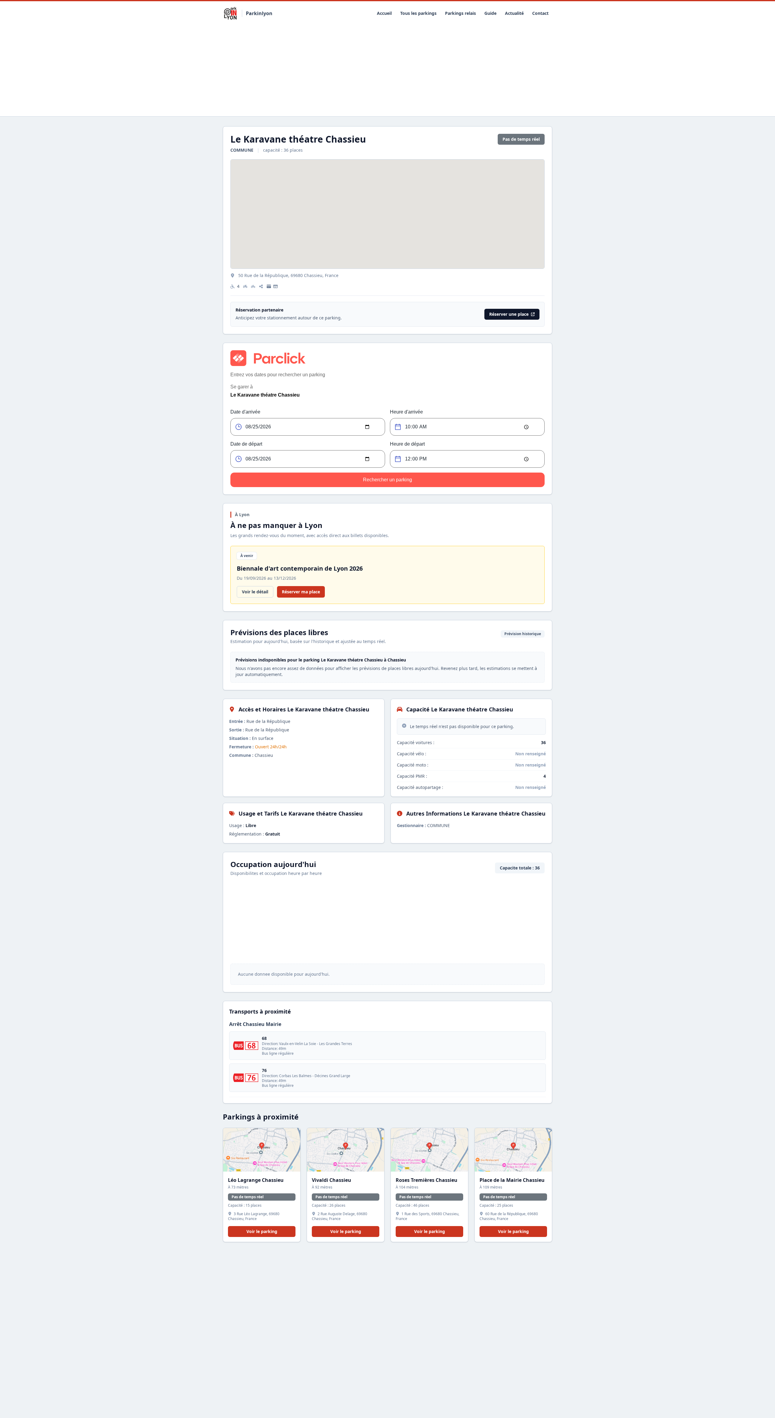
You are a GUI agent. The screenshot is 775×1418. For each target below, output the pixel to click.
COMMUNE (242, 150)
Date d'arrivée (245, 411)
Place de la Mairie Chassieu (512, 1180)
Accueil (384, 13)
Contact (540, 13)
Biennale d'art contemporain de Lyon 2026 (300, 568)
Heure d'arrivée (406, 411)
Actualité (514, 13)
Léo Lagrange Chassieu (256, 1180)
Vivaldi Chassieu (331, 1180)
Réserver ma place (301, 592)
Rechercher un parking (387, 479)
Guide (490, 13)
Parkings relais (460, 13)
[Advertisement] (387, 70)
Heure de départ (407, 444)
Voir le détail (255, 592)
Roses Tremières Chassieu (426, 1180)
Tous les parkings (418, 13)
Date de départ (246, 444)
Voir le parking (261, 1231)
